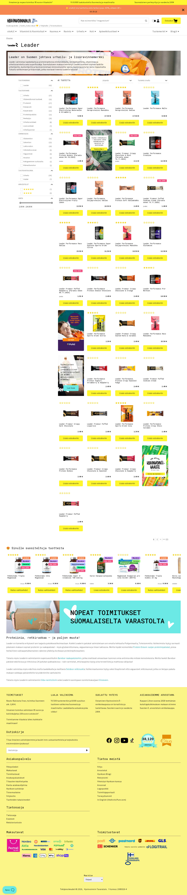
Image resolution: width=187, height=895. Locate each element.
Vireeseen (103, 680)
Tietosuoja (11, 815)
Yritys (99, 766)
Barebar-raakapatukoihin (70, 658)
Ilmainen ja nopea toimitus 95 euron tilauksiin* (31, 2)
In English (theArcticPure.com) (111, 799)
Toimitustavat (13, 774)
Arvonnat (101, 785)
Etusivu (9, 38)
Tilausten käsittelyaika (17, 781)
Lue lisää (71, 388)
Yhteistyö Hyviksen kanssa (109, 781)
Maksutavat (11, 770)
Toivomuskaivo (56, 26)
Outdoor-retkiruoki (75, 669)
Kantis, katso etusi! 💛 (29, 26)
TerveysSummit (104, 796)
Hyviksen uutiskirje (15, 788)
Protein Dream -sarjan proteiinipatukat (151, 647)
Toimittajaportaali (106, 792)
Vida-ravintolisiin (49, 680)
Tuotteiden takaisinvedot (18, 799)
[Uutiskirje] (87, 750)
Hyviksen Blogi (104, 774)
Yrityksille (44, 26)
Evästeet (10, 819)
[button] (171, 21)
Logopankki (102, 788)
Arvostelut (102, 770)
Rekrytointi (102, 777)
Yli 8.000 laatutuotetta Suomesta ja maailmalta (92, 2)
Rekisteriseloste (14, 822)
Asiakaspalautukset (15, 777)
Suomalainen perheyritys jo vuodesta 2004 (154, 2)
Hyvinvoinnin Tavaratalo (95, 889)
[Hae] (146, 21)
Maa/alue (88, 875)
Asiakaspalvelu (12, 26)
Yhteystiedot (12, 766)
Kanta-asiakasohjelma (16, 785)
